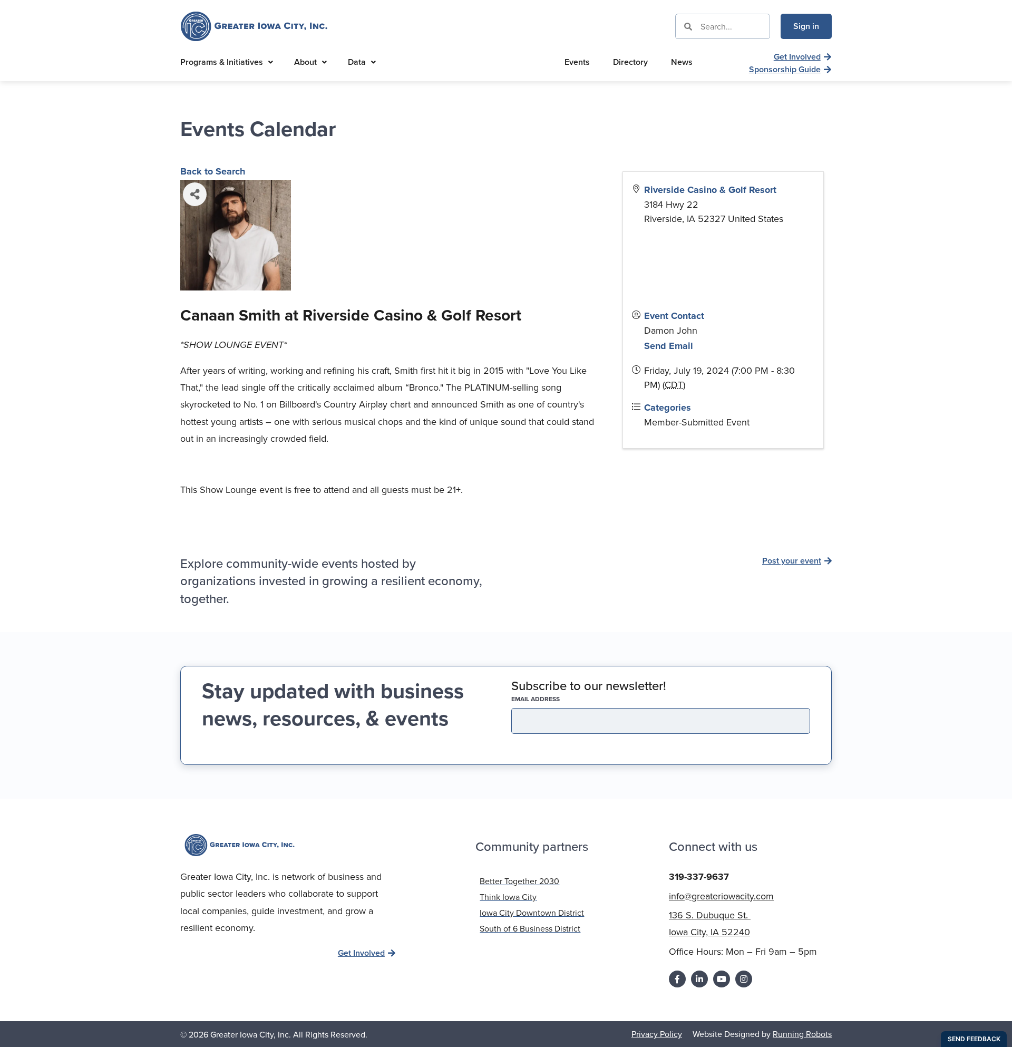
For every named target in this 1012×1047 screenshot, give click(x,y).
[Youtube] (721, 979)
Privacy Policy (656, 1034)
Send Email (668, 346)
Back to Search (212, 171)
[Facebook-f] (677, 979)
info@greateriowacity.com (721, 896)
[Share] (195, 194)
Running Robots (802, 1034)
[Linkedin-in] (699, 979)
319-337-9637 (699, 877)
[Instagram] (743, 979)
